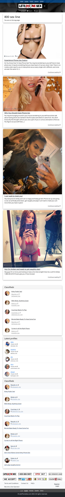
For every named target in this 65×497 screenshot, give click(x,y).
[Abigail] (7, 374)
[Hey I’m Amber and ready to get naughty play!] (32, 239)
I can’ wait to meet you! (13, 196)
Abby (12, 342)
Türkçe (41, 490)
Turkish (42, 1)
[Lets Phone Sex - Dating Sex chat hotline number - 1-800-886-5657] (30, 6)
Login (36, 11)
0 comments (20, 56)
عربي (21, 490)
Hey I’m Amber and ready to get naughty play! (22, 269)
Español (37, 490)
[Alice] (7, 367)
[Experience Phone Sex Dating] (32, 41)
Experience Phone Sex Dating (15, 60)
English (26, 1)
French (31, 1)
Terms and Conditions (11, 483)
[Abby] (7, 344)
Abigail (13, 372)
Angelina (13, 349)
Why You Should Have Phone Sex (17, 113)
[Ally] (7, 359)
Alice (12, 364)
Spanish (37, 1)
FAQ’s (32, 483)
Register (30, 11)
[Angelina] (7, 352)
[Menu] (44, 6)
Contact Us (24, 483)
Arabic (21, 1)
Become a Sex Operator (12, 487)
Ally (12, 357)
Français (31, 490)
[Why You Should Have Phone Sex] (32, 94)
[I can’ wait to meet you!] (32, 162)
